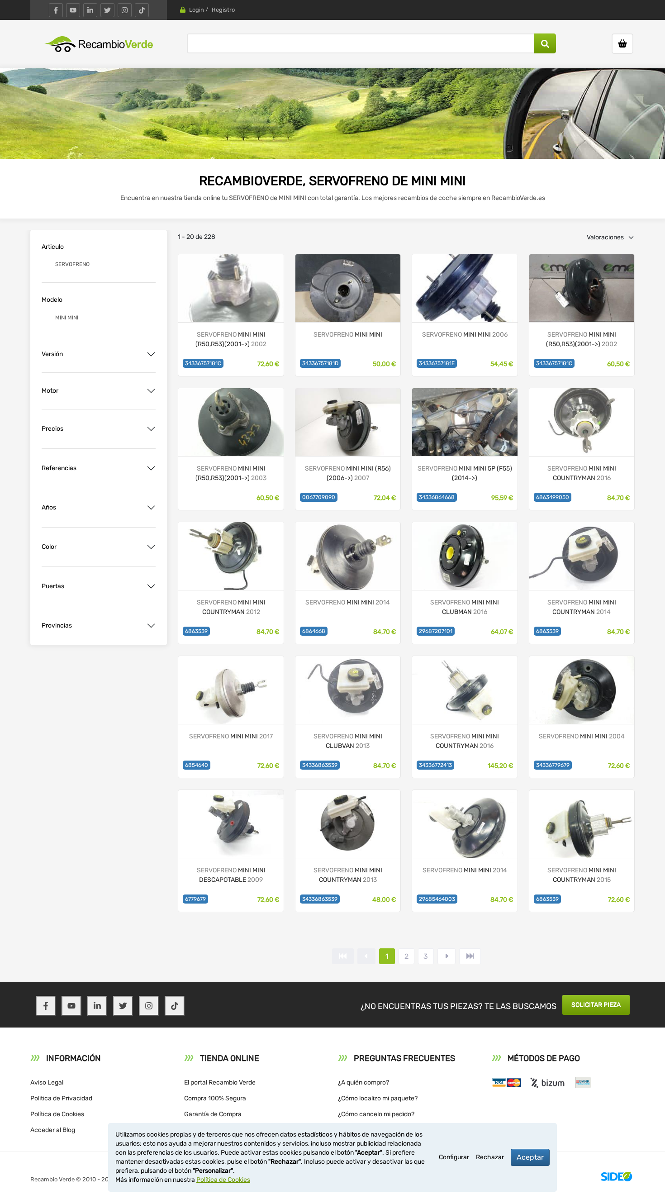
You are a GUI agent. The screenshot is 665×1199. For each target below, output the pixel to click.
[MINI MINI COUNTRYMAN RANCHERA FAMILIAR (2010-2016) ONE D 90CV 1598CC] (230, 555)
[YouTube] (73, 10)
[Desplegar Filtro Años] (151, 507)
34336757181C (203, 363)
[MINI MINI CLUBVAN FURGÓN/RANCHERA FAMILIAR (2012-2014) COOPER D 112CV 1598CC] (347, 689)
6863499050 (552, 497)
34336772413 (435, 765)
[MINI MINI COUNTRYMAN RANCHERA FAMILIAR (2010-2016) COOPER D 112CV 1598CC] (581, 421)
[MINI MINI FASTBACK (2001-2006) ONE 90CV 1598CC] (464, 287)
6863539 (196, 631)
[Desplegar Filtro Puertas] (151, 586)
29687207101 (435, 631)
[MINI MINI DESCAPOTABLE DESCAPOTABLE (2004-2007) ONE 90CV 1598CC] (230, 823)
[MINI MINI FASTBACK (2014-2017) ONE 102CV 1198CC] (464, 823)
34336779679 (553, 765)
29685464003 (437, 899)
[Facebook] (56, 10)
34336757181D (320, 363)
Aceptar (530, 1157)
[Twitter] (107, 10)
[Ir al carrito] (622, 43)
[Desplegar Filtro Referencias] (151, 468)
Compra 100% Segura (215, 1098)
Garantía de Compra (213, 1114)
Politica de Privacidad (61, 1098)
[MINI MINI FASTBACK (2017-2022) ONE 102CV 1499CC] (230, 689)
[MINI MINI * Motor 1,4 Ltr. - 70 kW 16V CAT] (347, 421)
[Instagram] (125, 10)
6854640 (196, 765)
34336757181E (437, 363)
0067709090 (318, 497)
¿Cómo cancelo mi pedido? (376, 1114)
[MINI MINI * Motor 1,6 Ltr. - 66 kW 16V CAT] (230, 287)
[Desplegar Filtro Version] (151, 354)
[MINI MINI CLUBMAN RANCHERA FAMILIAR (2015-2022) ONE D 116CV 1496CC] (464, 555)
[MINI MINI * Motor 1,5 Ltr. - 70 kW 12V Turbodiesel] (464, 421)
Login (196, 9)
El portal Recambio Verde (220, 1082)
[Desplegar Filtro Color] (151, 547)
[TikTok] (142, 10)
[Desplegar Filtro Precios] (151, 428)
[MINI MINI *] (347, 287)
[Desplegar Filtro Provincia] (151, 625)
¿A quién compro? (363, 1082)
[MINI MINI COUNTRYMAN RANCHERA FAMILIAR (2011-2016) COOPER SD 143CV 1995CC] (581, 823)
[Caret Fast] (366, 956)
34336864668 (437, 497)
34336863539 (319, 765)
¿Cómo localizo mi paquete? (378, 1098)
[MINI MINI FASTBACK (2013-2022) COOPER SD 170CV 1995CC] (347, 555)
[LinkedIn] (90, 10)
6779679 (195, 899)
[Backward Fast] (343, 956)
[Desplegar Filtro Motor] (151, 390)
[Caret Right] (446, 956)
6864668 (313, 631)
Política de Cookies (57, 1114)
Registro (223, 9)
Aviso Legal (46, 1082)
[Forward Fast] (470, 956)
